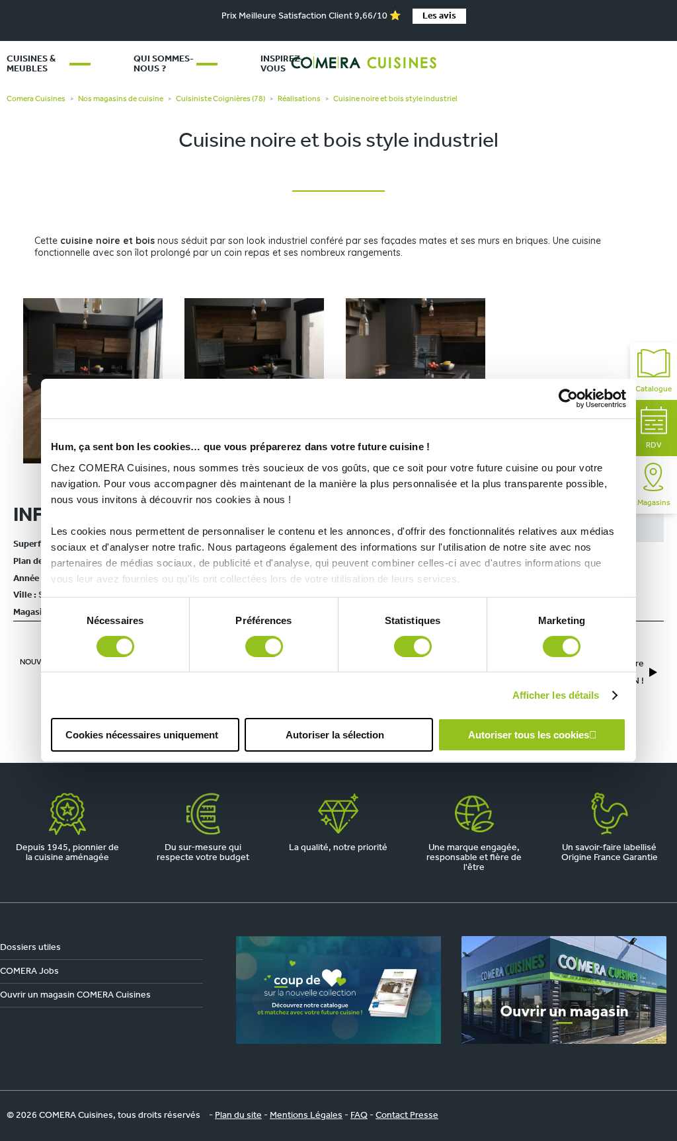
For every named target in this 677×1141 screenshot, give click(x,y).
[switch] (264, 646)
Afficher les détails (556, 695)
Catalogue (653, 389)
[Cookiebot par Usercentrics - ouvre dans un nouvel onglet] (568, 399)
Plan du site (238, 1116)
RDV (654, 446)
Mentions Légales (306, 1116)
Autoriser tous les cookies (528, 734)
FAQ (359, 1116)
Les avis (439, 16)
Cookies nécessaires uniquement (141, 734)
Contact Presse (407, 1116)
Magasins (653, 503)
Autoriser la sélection (335, 734)
